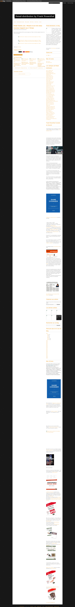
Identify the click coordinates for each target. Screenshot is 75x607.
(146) (49, 75)
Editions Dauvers (54, 543)
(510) (49, 70)
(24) (49, 102)
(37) (49, 97)
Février (48, 338)
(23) (50, 104)
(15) (50, 108)
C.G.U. (43, 606)
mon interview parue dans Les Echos (56, 498)
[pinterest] (46, 3)
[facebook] (43, 3)
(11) (49, 115)
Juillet (48, 334)
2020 (47, 345)
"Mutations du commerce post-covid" (51, 217)
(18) (50, 107)
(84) (49, 82)
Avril (48, 336)
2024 (47, 341)
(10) (50, 116)
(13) (49, 111)
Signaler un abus (39, 606)
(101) (50, 81)
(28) (52, 101)
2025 (47, 340)
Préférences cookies (56, 606)
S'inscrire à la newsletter (18, 54)
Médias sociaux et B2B (49, 567)
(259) (50, 73)
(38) (49, 96)
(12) (49, 114)
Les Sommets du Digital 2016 (50, 602)
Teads (47, 263)
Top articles (31, 606)
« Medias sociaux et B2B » (54, 229)
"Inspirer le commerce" (54, 411)
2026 (47, 333)
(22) (48, 105)
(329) (49, 72)
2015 (47, 350)
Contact (35, 606)
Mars (48, 337)
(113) (49, 79)
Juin (47, 335)
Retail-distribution (56, 522)
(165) (48, 74)
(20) (50, 106)
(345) (49, 71)
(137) (49, 76)
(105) (48, 80)
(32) (50, 99)
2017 (47, 348)
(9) (51, 118)
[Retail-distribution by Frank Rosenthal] (48, 30)
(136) (49, 77)
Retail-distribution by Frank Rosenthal (35, 16)
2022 (47, 343)
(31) (50, 100)
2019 (47, 346)
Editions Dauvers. (53, 225)
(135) (49, 78)
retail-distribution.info (56, 246)
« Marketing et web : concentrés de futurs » (52, 231)
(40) (50, 95)
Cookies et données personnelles (49, 606)
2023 (47, 342)
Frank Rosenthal (53, 48)
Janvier (48, 339)
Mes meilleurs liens (49, 62)
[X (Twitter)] (45, 3)
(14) (48, 110)
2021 (47, 344)
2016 (47, 349)
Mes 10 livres (48, 61)
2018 (47, 347)
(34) (50, 98)
